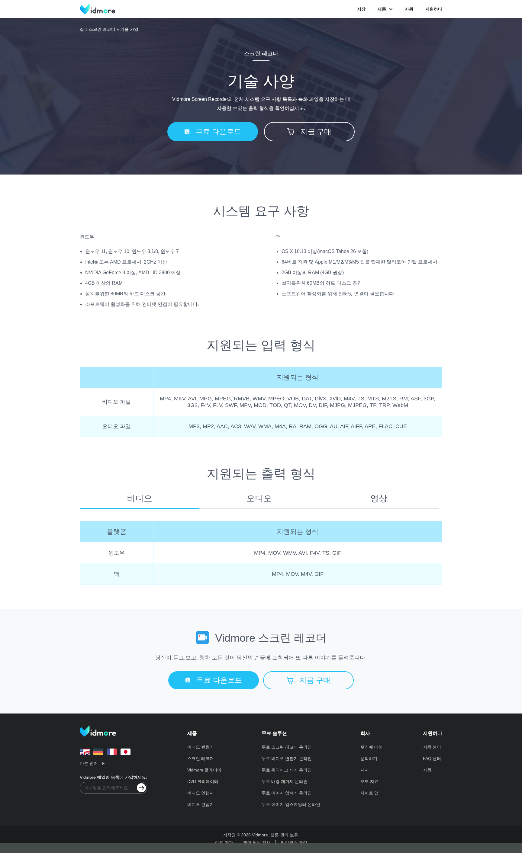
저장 (361, 9)
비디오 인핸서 (200, 792)
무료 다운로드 (218, 131)
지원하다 (433, 9)
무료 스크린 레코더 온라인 (287, 747)
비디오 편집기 (200, 804)
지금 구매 (315, 131)
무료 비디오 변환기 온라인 (287, 758)
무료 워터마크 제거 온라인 (287, 770)
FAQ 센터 (432, 758)
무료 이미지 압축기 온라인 (287, 792)
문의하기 (368, 758)
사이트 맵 (369, 792)
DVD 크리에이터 (202, 781)
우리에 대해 (371, 747)
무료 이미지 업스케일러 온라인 (291, 804)
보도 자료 (369, 781)
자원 (409, 9)
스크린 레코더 (102, 29)
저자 (364, 770)
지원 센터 (432, 747)
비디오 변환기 (200, 747)
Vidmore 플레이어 (204, 770)
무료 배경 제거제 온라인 (285, 781)
